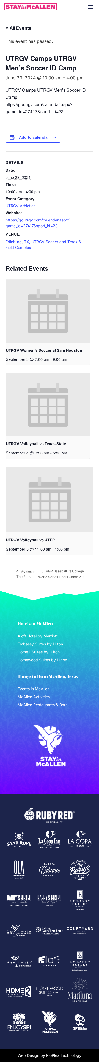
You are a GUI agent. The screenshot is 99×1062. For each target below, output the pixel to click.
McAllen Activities (34, 696)
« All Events (18, 28)
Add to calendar (34, 137)
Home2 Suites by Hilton (39, 652)
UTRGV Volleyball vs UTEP (30, 539)
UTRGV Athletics (20, 205)
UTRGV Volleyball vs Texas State (36, 443)
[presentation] (48, 311)
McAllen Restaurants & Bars (42, 704)
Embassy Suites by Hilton (40, 644)
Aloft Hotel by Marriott (38, 636)
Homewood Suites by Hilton (42, 660)
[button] (90, 7)
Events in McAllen (34, 688)
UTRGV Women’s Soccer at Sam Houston (44, 350)
